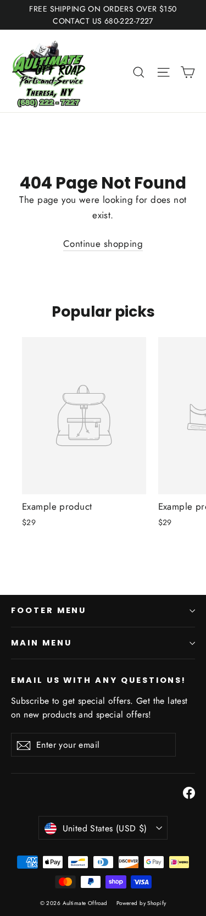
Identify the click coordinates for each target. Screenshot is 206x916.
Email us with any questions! (98, 680)
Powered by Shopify (141, 903)
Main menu (41, 642)
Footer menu (48, 610)
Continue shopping (103, 243)
